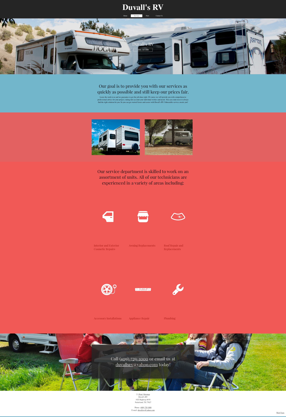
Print (140, 394)
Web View (280, 412)
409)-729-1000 (134, 358)
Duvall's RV (143, 7)
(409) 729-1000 (143, 49)
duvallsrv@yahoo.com (137, 364)
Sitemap (147, 394)
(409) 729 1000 (145, 407)
